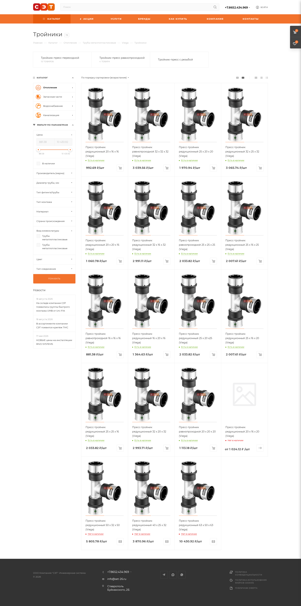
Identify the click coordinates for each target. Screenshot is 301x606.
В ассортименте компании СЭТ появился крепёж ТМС (52, 325)
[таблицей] (266, 77)
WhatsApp (182, 574)
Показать (54, 278)
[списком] (261, 77)
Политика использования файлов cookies (251, 581)
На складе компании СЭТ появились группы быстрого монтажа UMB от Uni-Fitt (53, 307)
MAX (173, 574)
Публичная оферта (246, 588)
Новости (39, 290)
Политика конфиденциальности (248, 573)
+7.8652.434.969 (236, 7)
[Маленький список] (237, 77)
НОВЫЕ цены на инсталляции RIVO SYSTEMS (54, 342)
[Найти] (215, 7)
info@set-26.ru (116, 579)
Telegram (164, 574)
